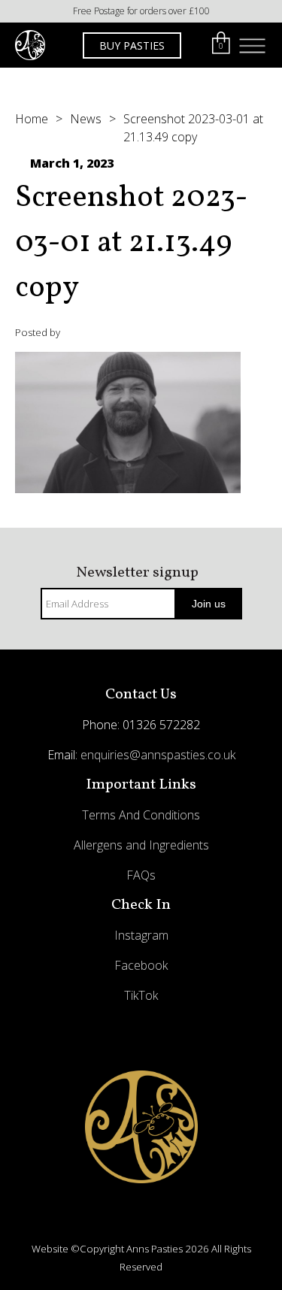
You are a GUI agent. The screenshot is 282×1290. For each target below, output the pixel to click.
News (86, 119)
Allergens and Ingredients (141, 845)
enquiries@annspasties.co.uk (157, 754)
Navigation (252, 45)
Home (31, 119)
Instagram (141, 935)
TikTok (141, 995)
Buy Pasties (132, 45)
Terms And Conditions (141, 815)
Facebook (141, 965)
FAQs (141, 875)
